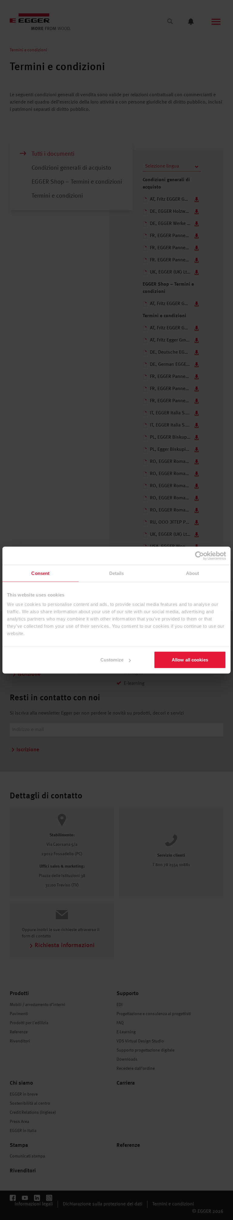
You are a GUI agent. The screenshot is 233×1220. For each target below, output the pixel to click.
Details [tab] (116, 573)
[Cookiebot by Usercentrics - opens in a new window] (199, 555)
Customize (111, 659)
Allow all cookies (190, 659)
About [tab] (192, 573)
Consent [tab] (40, 573)
